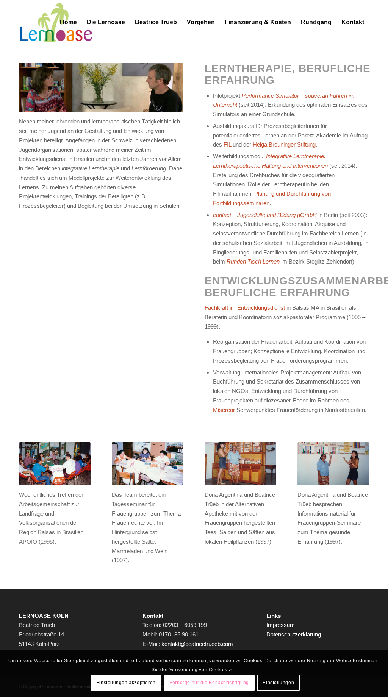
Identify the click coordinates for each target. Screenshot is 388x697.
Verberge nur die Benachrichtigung (209, 682)
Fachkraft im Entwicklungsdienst (245, 307)
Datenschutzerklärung (293, 634)
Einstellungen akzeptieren (126, 682)
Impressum (280, 625)
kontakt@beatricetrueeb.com (197, 644)
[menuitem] (68, 22)
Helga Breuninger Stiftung (284, 144)
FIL (227, 144)
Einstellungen (278, 682)
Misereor (224, 410)
